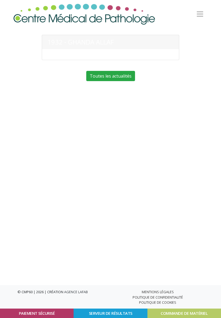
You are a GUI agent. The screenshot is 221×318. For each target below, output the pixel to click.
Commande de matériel (184, 313)
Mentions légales (158, 291)
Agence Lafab (76, 291)
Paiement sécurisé (37, 313)
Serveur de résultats (110, 313)
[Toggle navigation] (200, 14)
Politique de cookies (157, 302)
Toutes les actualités (111, 76)
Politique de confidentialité (158, 297)
